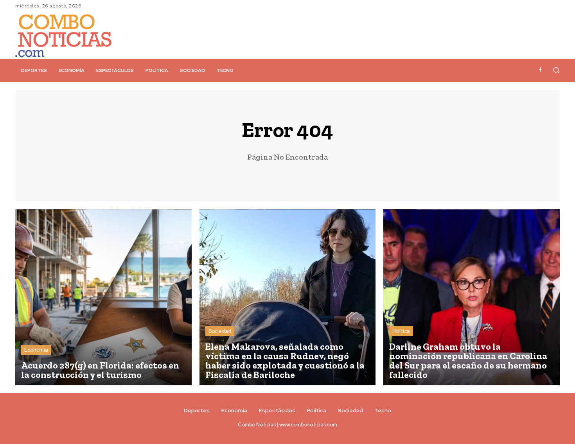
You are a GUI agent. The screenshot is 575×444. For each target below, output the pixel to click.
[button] (556, 70)
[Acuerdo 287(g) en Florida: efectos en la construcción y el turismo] (103, 297)
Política (401, 331)
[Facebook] (540, 70)
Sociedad (219, 331)
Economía (36, 350)
